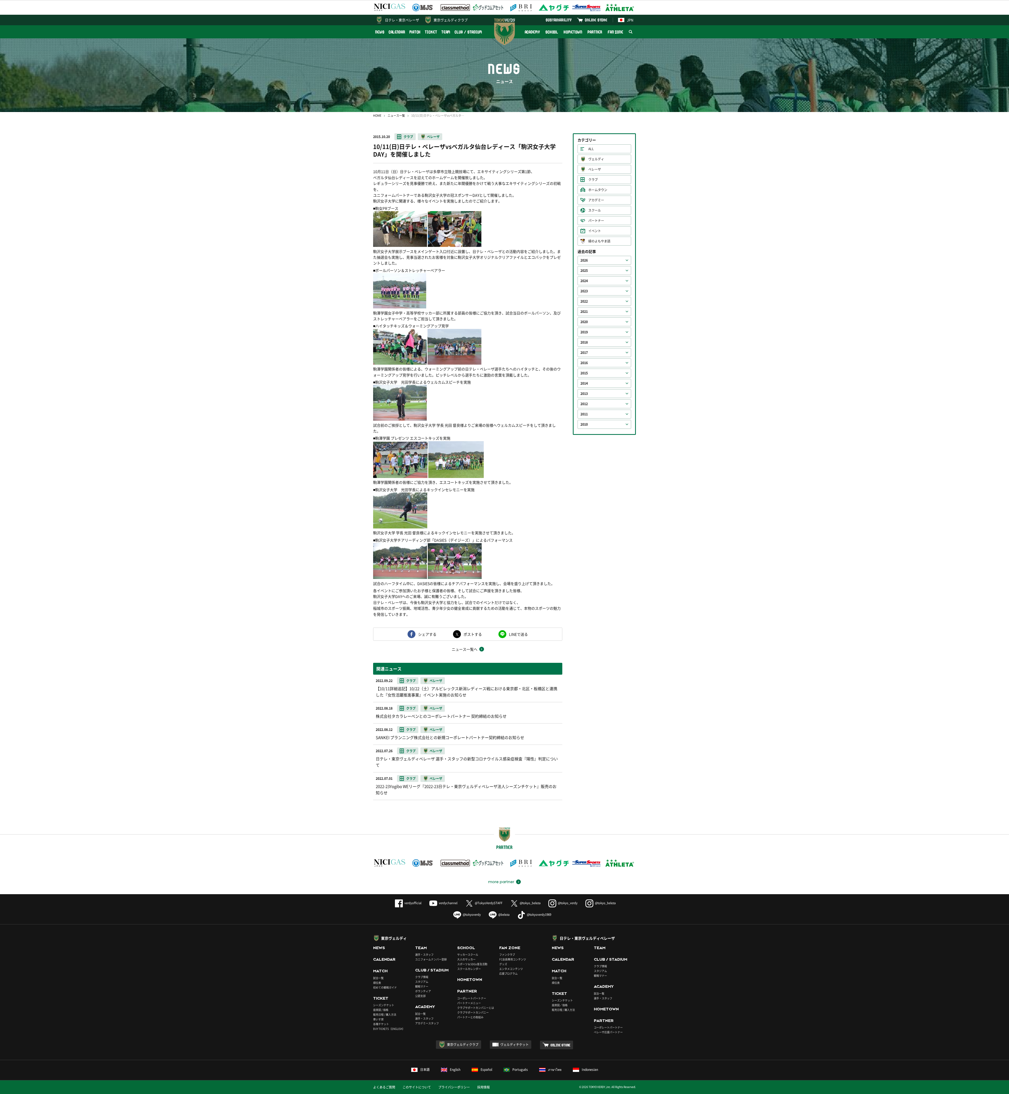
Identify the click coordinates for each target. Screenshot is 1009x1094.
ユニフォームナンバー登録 (431, 959)
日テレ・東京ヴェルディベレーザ (587, 938)
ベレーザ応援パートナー (608, 1032)
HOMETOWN (573, 32)
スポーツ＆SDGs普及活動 (472, 964)
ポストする (473, 634)
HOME (377, 115)
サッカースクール (467, 954)
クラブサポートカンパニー (473, 1012)
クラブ (408, 136)
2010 (584, 424)
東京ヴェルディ (394, 938)
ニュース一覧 (396, 115)
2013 (584, 393)
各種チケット (381, 1024)
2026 (584, 260)
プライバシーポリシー (454, 1087)
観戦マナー (421, 986)
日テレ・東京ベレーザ (402, 19)
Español (486, 1069)
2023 (584, 291)
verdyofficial (412, 903)
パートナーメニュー (469, 1003)
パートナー (596, 220)
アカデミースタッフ (427, 1023)
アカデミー (596, 200)
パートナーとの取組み (470, 1017)
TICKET (431, 32)
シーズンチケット (383, 1005)
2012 (584, 403)
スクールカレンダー (469, 969)
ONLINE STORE (596, 20)
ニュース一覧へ (464, 649)
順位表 (377, 983)
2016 (584, 362)
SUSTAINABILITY (559, 20)
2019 (584, 332)
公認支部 (420, 996)
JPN (630, 19)
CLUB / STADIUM (468, 32)
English (455, 1069)
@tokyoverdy (472, 914)
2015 (584, 373)
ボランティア (423, 991)
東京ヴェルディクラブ (451, 19)
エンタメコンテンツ (511, 969)
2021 (584, 311)
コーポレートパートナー (471, 998)
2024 (584, 280)
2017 (584, 352)
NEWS (379, 32)
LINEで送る (518, 634)
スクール (594, 210)
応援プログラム (508, 973)
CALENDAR (397, 32)
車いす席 (378, 1019)
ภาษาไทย (555, 1069)
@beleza (503, 914)
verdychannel (448, 903)
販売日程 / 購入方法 (384, 1014)
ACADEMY (532, 32)
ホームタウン (597, 189)
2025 (584, 270)
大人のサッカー (466, 959)
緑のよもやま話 (599, 241)
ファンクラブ (507, 954)
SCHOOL (551, 32)
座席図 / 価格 (380, 1010)
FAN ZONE (615, 32)
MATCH (415, 32)
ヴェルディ (596, 159)
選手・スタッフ (424, 954)
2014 (584, 383)
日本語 (425, 1069)
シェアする (427, 634)
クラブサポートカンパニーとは (475, 1008)
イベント (594, 230)
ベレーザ (433, 136)
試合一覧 (378, 978)
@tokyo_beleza (530, 903)
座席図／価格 (560, 1005)
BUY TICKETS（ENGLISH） (389, 1029)
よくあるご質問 (384, 1087)
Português (520, 1069)
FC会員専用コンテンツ (512, 959)
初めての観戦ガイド (385, 987)
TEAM (446, 32)
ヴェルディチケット (514, 1044)
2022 (584, 301)
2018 (584, 342)
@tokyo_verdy (568, 903)
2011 (584, 414)
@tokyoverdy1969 (539, 914)
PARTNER (595, 32)
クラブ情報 (421, 977)
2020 (584, 321)
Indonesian (590, 1069)
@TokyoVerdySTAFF (488, 903)
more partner (501, 882)
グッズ (503, 964)
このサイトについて (417, 1087)
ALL (591, 148)
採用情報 (483, 1087)
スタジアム (421, 982)
